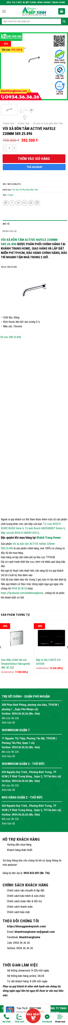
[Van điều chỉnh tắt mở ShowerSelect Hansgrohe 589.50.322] (16, 638)
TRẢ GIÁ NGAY (34, 167)
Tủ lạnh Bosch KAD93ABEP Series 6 (45, 528)
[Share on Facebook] (12, 203)
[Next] (60, 67)
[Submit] (64, 21)
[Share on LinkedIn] (37, 203)
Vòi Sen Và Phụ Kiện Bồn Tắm (48, 123)
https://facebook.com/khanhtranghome (22, 593)
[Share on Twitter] (18, 203)
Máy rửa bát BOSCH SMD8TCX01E (20, 532)
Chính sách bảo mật (18, 912)
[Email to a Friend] (25, 203)
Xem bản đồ (8, 722)
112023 (10, 195)
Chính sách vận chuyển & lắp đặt (25, 890)
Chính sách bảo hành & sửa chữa (26, 896)
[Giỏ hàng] (61, 11)
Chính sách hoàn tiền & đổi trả (24, 901)
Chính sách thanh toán (20, 906)
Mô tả (6, 223)
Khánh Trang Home (48, 537)
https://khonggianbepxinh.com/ (26, 926)
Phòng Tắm (23, 123)
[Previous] (8, 67)
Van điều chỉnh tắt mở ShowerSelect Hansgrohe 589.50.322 (15, 663)
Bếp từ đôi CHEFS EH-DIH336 (48, 661)
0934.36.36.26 (19, 588)
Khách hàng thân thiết (19, 850)
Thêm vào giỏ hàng (34, 159)
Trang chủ (8, 123)
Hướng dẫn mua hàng (19, 844)
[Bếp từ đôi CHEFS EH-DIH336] (51, 638)
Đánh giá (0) (10, 231)
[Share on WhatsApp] (6, 203)
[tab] (35, 224)
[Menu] (4, 11)
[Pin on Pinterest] (31, 203)
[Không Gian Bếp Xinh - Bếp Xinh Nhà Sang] (34, 11)
